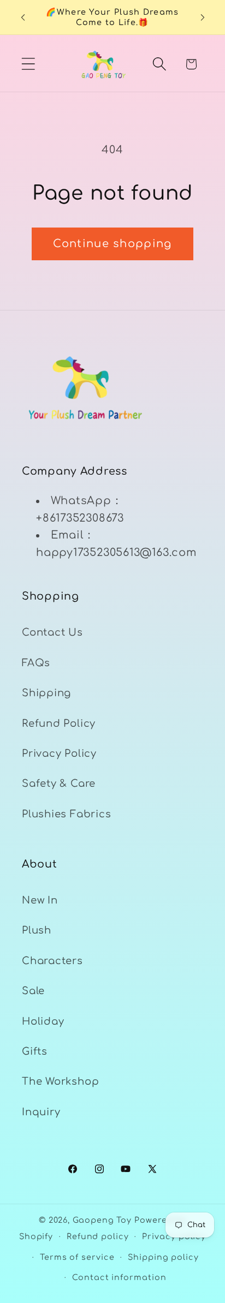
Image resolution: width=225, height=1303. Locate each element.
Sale (33, 990)
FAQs (36, 663)
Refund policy (98, 1236)
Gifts (35, 1051)
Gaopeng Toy (102, 1220)
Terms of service (77, 1257)
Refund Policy (59, 723)
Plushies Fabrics (66, 814)
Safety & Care (59, 783)
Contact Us (52, 632)
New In (40, 900)
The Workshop (60, 1081)
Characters (52, 960)
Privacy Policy (59, 753)
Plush (36, 930)
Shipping (46, 693)
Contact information (119, 1277)
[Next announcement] (203, 17)
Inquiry (41, 1112)
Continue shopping (112, 244)
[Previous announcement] (23, 17)
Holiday (43, 1021)
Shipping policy (163, 1257)
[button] (28, 64)
